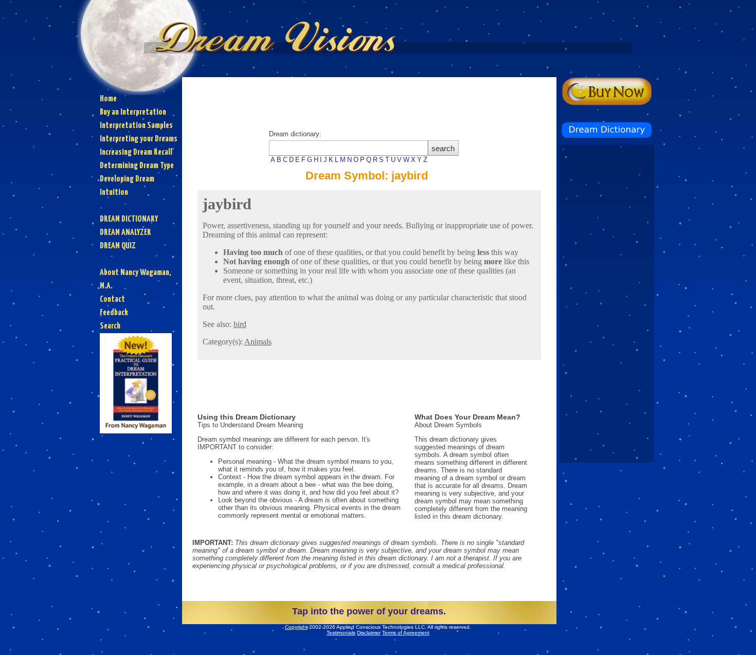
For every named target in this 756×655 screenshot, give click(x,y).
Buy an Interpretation (133, 112)
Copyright (296, 627)
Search (110, 326)
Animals (258, 341)
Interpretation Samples (136, 125)
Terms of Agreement (405, 632)
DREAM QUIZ (118, 246)
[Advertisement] (369, 100)
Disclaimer (369, 632)
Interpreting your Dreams (138, 139)
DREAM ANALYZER (125, 232)
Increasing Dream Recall (136, 152)
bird (239, 324)
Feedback (114, 312)
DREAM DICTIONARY (129, 219)
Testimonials (341, 632)
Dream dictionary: (348, 146)
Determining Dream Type (137, 165)
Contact (112, 299)
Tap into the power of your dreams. (369, 611)
